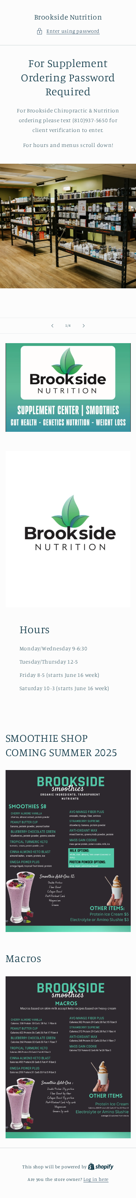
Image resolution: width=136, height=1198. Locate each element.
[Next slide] (83, 325)
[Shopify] (101, 1166)
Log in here (95, 1179)
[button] (68, 31)
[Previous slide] (52, 325)
